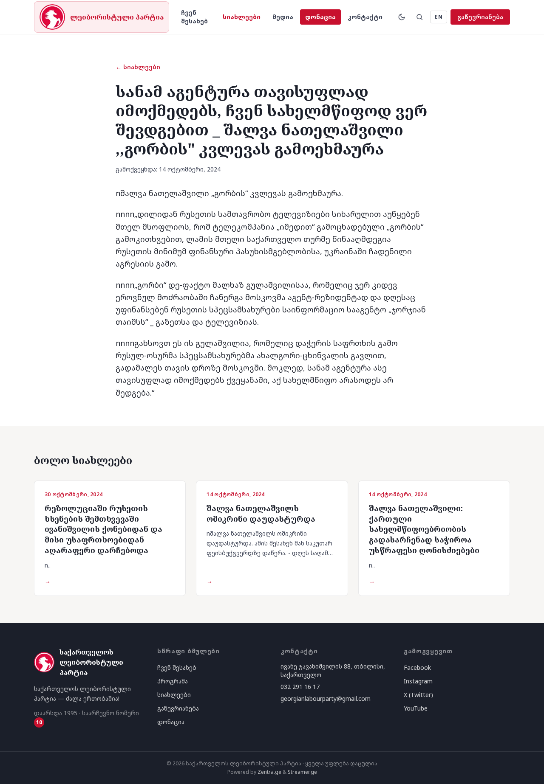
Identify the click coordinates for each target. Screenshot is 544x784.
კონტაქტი (365, 17)
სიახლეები (242, 17)
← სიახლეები (138, 67)
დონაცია (320, 17)
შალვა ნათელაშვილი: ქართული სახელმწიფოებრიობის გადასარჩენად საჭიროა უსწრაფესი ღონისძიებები (424, 529)
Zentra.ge (269, 772)
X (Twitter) (418, 695)
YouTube (416, 708)
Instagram (418, 681)
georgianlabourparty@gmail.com (325, 698)
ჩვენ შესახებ (194, 16)
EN (438, 16)
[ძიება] (419, 17)
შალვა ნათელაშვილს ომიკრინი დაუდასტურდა (261, 513)
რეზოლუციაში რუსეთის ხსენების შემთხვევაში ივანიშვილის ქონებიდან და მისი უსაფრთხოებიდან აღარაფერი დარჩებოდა (103, 529)
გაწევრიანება (480, 17)
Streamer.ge (302, 772)
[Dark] (401, 17)
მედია (282, 17)
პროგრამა (172, 681)
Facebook (417, 667)
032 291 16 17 (300, 687)
